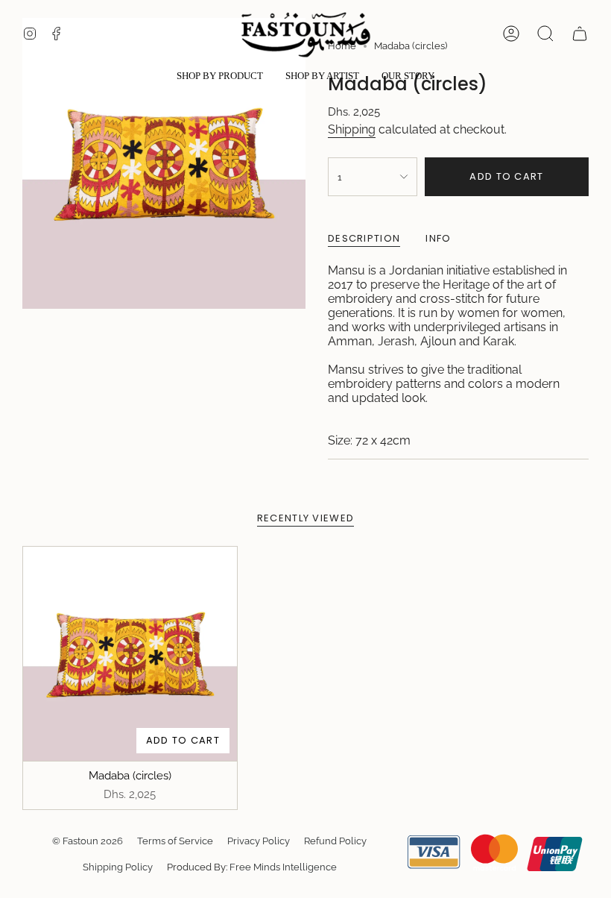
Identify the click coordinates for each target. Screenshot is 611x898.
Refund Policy (335, 841)
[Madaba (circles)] (130, 654)
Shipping (352, 129)
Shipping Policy (118, 867)
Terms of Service (175, 841)
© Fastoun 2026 (87, 841)
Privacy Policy (258, 841)
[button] (219, 77)
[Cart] (580, 33)
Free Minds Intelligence (283, 867)
